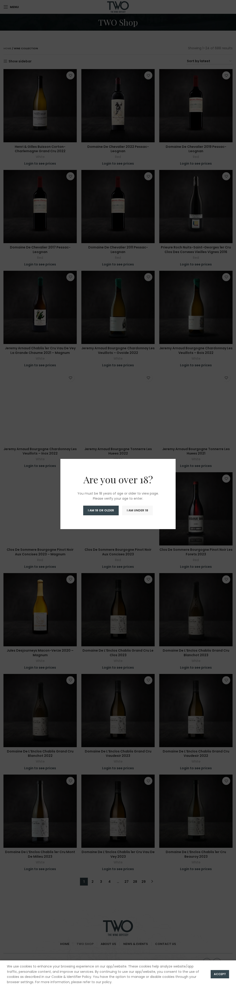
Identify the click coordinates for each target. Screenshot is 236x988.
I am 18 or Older (101, 510)
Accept (220, 974)
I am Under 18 (137, 510)
